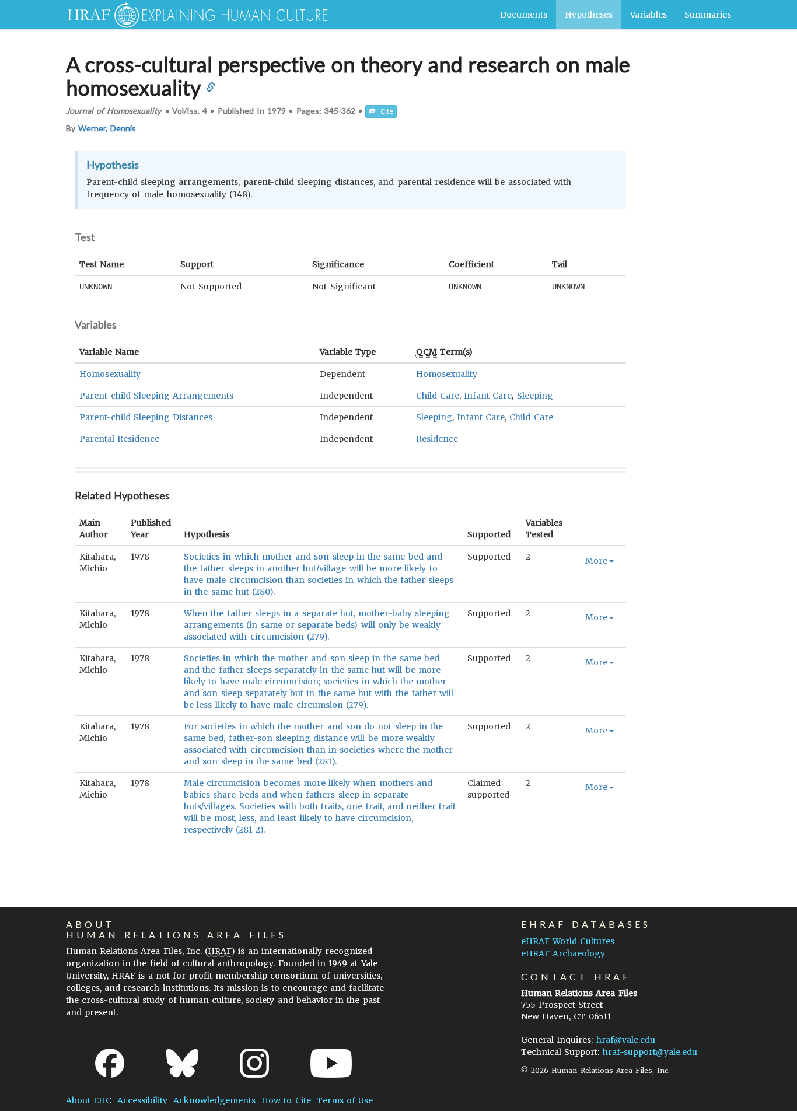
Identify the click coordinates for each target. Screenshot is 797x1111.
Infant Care (488, 395)
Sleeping (535, 395)
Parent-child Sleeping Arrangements (156, 395)
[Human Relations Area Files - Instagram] (254, 1063)
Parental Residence (119, 439)
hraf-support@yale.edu (650, 1052)
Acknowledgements (214, 1100)
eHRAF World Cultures (567, 941)
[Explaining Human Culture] (192, 14)
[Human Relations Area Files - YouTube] (331, 1063)
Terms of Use (345, 1100)
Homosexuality (110, 374)
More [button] (596, 561)
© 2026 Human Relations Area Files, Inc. (595, 1070)
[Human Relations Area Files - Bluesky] (182, 1063)
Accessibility (142, 1100)
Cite (384, 111)
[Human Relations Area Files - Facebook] (109, 1063)
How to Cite (285, 1100)
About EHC (88, 1100)
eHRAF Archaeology (563, 953)
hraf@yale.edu (625, 1040)
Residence (437, 439)
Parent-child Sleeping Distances (145, 417)
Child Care (437, 395)
